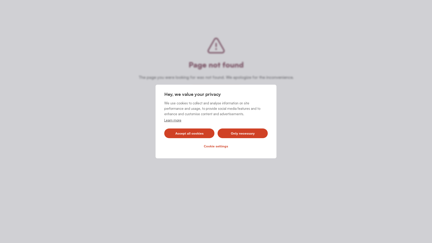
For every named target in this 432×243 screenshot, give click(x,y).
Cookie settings (216, 146)
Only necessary (243, 133)
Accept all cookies (189, 133)
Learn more (172, 120)
